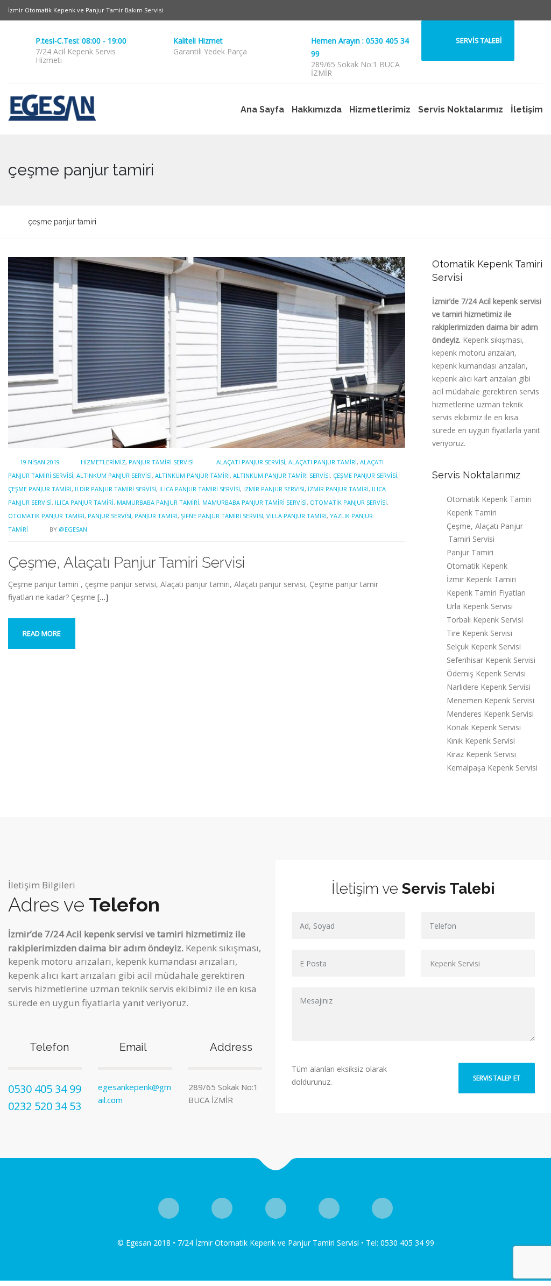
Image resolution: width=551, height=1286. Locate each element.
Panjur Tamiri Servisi (161, 462)
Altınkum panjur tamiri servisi (281, 475)
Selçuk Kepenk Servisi (484, 646)
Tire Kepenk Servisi (479, 633)
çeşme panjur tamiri (40, 489)
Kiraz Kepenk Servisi (481, 754)
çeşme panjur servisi (365, 475)
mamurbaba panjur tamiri (158, 502)
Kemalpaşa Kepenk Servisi (492, 767)
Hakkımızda (317, 109)
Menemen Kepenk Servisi (490, 700)
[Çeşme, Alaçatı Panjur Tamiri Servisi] (206, 352)
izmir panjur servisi (274, 489)
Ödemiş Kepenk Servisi (486, 673)
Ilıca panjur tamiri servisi (199, 489)
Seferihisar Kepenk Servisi (491, 660)
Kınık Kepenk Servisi (481, 741)
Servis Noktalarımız (460, 109)
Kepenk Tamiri (472, 512)
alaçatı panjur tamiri (322, 462)
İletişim (527, 109)
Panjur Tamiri (470, 552)
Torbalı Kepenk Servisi (485, 619)
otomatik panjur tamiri (46, 516)
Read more (42, 633)
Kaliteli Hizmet (198, 41)
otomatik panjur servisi (348, 502)
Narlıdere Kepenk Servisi (489, 687)
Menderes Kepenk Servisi (490, 714)
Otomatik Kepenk (477, 566)
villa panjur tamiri (296, 516)
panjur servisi (109, 516)
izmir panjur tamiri (338, 489)
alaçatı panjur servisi (250, 462)
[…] (102, 597)
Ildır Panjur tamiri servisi (115, 489)
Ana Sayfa (262, 109)
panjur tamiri (156, 516)
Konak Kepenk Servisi (484, 727)
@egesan (73, 529)
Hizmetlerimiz (380, 109)
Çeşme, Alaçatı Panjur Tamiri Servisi (126, 562)
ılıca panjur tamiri (84, 502)
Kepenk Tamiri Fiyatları (486, 593)
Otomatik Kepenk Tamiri (489, 499)
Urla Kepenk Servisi (480, 606)
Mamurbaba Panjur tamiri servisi (254, 502)
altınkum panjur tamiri (192, 475)
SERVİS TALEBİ (479, 40)
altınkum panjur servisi (114, 475)
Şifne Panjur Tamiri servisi (222, 516)
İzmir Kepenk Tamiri (481, 579)
